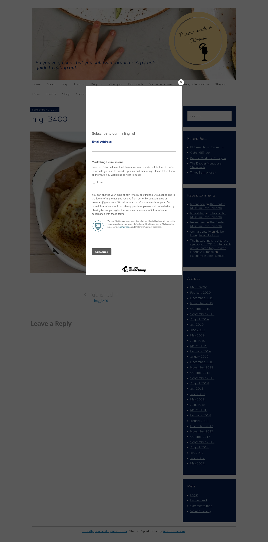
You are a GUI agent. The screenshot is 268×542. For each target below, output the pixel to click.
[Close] (181, 82)
